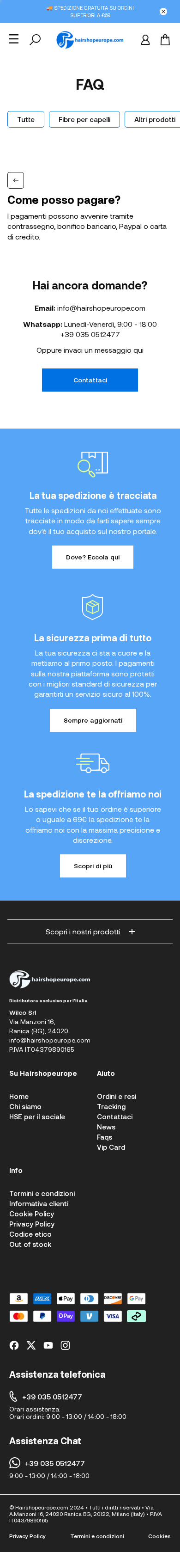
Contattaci (90, 380)
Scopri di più (93, 866)
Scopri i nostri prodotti (83, 931)
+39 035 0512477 (90, 334)
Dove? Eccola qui (93, 557)
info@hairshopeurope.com (101, 307)
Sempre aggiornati (93, 720)
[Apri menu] (13, 38)
